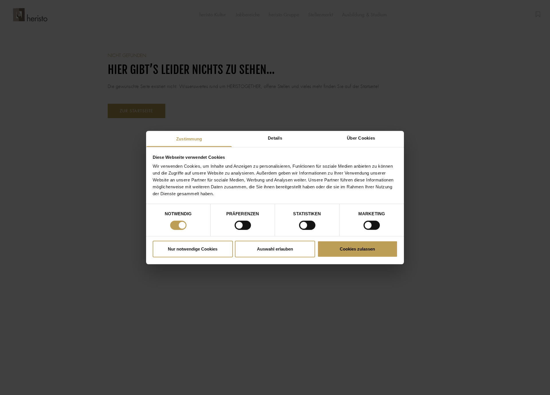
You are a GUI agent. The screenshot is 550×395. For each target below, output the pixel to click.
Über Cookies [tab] (361, 138)
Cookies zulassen (357, 249)
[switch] (243, 225)
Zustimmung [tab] (189, 138)
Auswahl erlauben (275, 249)
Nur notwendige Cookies (192, 249)
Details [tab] (275, 138)
